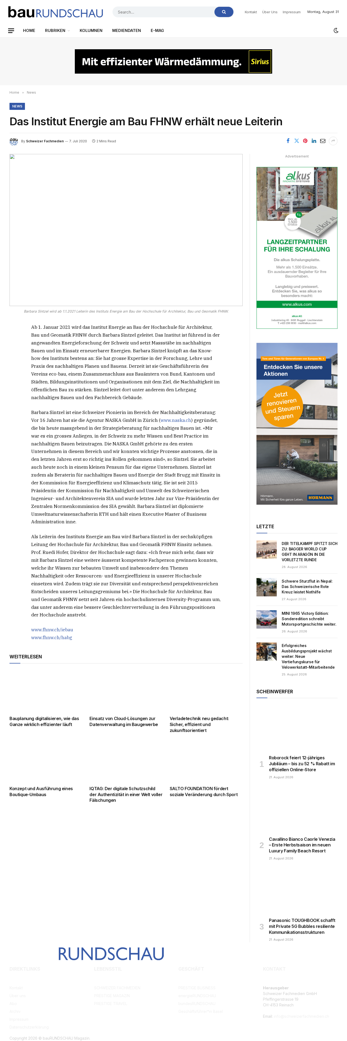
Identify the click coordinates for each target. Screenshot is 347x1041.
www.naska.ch (175, 420)
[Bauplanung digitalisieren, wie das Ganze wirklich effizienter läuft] (45, 691)
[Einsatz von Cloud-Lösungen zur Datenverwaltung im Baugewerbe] (125, 691)
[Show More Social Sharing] (333, 141)
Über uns (269, 12)
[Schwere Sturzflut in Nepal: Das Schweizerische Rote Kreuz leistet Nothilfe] (266, 587)
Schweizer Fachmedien (45, 141)
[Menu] (11, 31)
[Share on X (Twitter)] (297, 141)
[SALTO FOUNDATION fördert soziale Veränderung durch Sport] (206, 760)
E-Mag (157, 30)
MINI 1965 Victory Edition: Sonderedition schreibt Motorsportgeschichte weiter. (309, 618)
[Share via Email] (323, 141)
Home (29, 30)
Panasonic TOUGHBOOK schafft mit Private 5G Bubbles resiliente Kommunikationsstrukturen (302, 926)
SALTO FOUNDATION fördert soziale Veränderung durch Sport (204, 791)
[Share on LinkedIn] (314, 141)
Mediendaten (126, 30)
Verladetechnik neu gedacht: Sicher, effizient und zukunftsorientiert (199, 724)
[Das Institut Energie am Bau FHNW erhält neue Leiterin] (126, 230)
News (17, 106)
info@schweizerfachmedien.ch (301, 1016)
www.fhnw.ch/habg (51, 638)
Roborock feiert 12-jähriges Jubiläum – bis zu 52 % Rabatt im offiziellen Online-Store (302, 763)
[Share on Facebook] (288, 141)
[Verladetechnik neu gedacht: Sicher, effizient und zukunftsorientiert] (206, 691)
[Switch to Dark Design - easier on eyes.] (335, 30)
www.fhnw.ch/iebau (52, 630)
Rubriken (55, 30)
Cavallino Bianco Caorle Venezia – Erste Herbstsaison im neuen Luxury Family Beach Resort (302, 845)
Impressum (292, 12)
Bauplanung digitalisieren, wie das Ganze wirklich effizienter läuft (44, 721)
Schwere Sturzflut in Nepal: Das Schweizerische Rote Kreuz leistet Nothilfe (307, 586)
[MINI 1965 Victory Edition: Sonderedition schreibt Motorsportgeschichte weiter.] (266, 619)
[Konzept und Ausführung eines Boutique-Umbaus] (45, 760)
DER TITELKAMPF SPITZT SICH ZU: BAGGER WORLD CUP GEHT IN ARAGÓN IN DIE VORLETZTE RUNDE (310, 551)
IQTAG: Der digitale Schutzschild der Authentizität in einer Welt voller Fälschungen (125, 794)
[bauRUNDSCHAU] (55, 12)
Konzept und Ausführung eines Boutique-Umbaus (41, 791)
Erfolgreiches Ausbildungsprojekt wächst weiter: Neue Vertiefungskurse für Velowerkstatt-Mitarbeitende (308, 656)
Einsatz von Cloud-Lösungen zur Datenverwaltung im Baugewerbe (123, 721)
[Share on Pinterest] (305, 141)
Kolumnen (91, 30)
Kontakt (251, 12)
